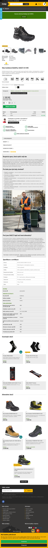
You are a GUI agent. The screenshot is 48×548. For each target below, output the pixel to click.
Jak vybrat (28, 518)
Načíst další (24, 481)
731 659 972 (16, 0)
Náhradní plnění (6, 518)
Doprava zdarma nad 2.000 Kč (9, 508)
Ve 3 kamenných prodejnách (33, 127)
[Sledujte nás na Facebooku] (3, 501)
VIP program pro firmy (7, 513)
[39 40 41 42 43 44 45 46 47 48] (17, 87)
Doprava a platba (29, 508)
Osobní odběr (5, 510)
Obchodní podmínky (30, 512)
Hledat (26, 4)
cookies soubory (23, 536)
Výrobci (27, 517)
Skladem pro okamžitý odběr (11, 130)
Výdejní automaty (29, 515)
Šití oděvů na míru (6, 517)
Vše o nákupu (29, 510)
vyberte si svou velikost (25, 254)
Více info (24, 16)
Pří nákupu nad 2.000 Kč (10, 127)
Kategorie (6, 8)
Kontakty (28, 513)
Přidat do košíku (10, 106)
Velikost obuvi (5, 87)
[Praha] (9, 530)
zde (39, 538)
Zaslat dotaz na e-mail (13, 122)
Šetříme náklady (6, 520)
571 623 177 (8, 0)
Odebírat (29, 490)
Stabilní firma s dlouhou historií (9, 512)
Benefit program (6, 515)
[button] (3, 51)
